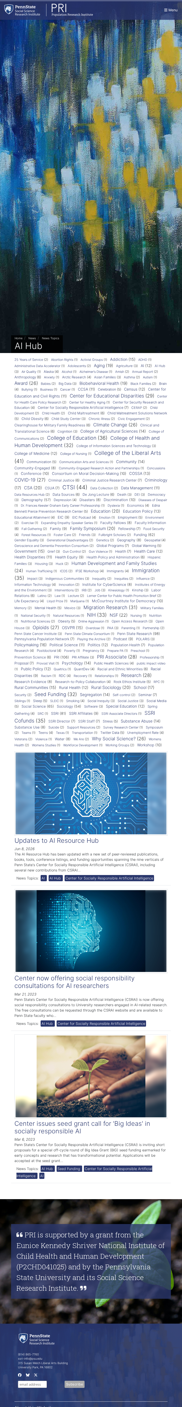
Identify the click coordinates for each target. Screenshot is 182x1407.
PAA (110, 628)
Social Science (34, 706)
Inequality (99, 579)
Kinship (137, 590)
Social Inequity (98, 701)
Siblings (20, 701)
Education (101, 511)
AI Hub (160, 366)
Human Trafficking (39, 571)
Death (122, 495)
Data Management (137, 488)
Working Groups (117, 745)
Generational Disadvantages (67, 540)
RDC (62, 676)
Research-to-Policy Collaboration (80, 682)
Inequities (121, 579)
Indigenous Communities (65, 579)
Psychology (72, 663)
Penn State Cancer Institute (35, 634)
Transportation (82, 733)
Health (120, 551)
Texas (60, 733)
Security (20, 695)
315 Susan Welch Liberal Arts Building (43, 1363)
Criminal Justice (61, 480)
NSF (114, 615)
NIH (91, 615)
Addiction (118, 359)
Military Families (152, 608)
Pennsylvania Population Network (41, 639)
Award (21, 383)
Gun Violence (98, 551)
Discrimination (116, 500)
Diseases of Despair (152, 500)
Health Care (144, 551)
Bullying (27, 389)
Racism (46, 676)
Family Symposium (88, 528)
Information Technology (32, 584)
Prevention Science (30, 657)
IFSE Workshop (87, 571)
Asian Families (105, 377)
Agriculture (124, 366)
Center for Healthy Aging (87, 402)
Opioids (41, 627)
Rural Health (70, 687)
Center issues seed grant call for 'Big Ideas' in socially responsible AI (82, 1127)
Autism (148, 377)
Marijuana (77, 601)
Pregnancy (91, 651)
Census (130, 389)
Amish (119, 372)
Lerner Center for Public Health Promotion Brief (121, 596)
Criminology (156, 480)
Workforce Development (80, 745)
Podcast (120, 639)
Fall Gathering (32, 529)
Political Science (63, 645)
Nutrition (155, 615)
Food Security (153, 529)
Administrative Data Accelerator (37, 366)
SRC (41, 713)
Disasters (87, 500)
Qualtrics (60, 669)
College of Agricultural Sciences (109, 431)
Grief (51, 552)
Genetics (102, 540)
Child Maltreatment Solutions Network (137, 413)
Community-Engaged (32, 468)
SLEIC (54, 701)
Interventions (64, 590)
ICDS (63, 571)
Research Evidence (30, 681)
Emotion (105, 517)
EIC (60, 517)
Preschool (138, 650)
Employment (127, 517)
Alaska (49, 371)
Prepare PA (115, 650)
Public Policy (32, 669)
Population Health (125, 645)
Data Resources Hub (29, 495)
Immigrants (115, 571)
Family (55, 528)
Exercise (28, 523)
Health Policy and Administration (113, 557)
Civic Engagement (131, 419)
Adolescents (77, 366)
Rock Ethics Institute (130, 682)
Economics (135, 505)
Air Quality (29, 371)
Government (25, 551)
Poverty (69, 650)
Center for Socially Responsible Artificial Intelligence (80, 407)
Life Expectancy (26, 601)
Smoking (72, 701)
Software (91, 707)
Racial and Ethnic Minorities (120, 669)
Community (126, 461)
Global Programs (110, 546)
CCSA (83, 389)
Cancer (65, 389)
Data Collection (101, 488)
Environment (154, 518)
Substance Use (27, 727)
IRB (84, 590)
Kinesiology (116, 590)
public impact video (151, 663)
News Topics (50, 338)
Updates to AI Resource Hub (56, 840)
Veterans (20, 739)
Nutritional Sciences (35, 621)
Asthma (129, 377)
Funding (140, 534)
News (32, 338)
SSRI (55, 713)
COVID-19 (25, 480)
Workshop (145, 745)
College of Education (71, 438)
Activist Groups (92, 359)
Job (97, 590)
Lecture (73, 596)
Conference (31, 473)
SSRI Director (59, 721)
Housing (41, 564)
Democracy (156, 495)
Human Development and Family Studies (114, 563)
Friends (85, 535)
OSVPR (68, 627)
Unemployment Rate (143, 733)
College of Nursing (73, 454)
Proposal (21, 663)
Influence (143, 579)
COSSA (135, 473)
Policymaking (26, 644)
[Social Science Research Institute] (37, 1338)
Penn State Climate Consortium (87, 634)
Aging (99, 365)
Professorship (150, 657)
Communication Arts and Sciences (84, 462)
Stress (108, 721)
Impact (32, 579)
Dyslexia (114, 505)
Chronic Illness (99, 419)
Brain (163, 383)
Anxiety (49, 377)
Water (60, 739)
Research (131, 675)
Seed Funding (50, 694)
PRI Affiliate (80, 657)
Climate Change (110, 425)
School (140, 687)
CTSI (68, 487)
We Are (78, 739)
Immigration (146, 570)
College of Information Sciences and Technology (113, 446)
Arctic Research (74, 377)
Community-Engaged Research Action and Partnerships (99, 468)
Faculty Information (150, 523)
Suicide (53, 727)
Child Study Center (66, 419)
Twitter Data (109, 733)
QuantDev (81, 669)
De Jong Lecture (96, 494)
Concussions (156, 468)
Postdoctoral (46, 650)
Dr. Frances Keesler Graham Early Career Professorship (60, 505)
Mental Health (45, 608)
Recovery (80, 676)
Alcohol (67, 371)
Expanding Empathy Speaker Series (67, 523)
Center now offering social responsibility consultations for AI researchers (74, 982)
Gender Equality (26, 540)
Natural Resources (66, 615)
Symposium (154, 727)
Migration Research (105, 607)
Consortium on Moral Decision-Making (85, 473)
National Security (33, 615)
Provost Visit (46, 663)
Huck (59, 564)
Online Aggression (91, 621)
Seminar (145, 695)
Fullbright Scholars (112, 535)
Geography (126, 540)
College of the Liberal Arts (127, 453)
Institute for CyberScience (104, 584)
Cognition (64, 432)
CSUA (49, 488)
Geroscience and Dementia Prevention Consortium (51, 546)
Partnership (151, 628)
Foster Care (62, 535)
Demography (32, 500)
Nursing (136, 615)
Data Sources (64, 494)
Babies (46, 384)
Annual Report (142, 372)
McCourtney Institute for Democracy (124, 601)
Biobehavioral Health (99, 383)
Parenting (128, 628)
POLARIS (143, 639)
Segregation (91, 694)
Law (58, 596)
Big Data (65, 384)
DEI (137, 495)
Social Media (156, 701)
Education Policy (138, 511)
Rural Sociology (106, 687)
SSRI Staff (86, 721)
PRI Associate (112, 657)
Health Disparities (29, 557)
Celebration (107, 389)
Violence (41, 739)
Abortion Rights (62, 359)
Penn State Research (134, 633)
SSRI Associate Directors (119, 713)
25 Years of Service (28, 360)
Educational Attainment (32, 517)
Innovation (66, 585)
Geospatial (152, 540)
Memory (20, 608)
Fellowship (126, 529)
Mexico (69, 608)
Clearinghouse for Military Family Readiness (49, 425)
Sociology (65, 706)
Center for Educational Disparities (107, 396)
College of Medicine (31, 453)
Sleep (37, 701)
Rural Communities (31, 687)
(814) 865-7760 (28, 1354)
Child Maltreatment (83, 413)
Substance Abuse (136, 721)
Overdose (93, 628)
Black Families (141, 384)
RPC (157, 682)
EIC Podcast (81, 517)
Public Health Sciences (111, 663)
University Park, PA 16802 (35, 1367)
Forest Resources (34, 535)
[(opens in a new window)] (19, 1376)
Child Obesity (33, 419)
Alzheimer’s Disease (93, 371)
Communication (39, 462)
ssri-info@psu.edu (30, 1358)
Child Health (51, 413)
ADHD (142, 359)
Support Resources (81, 727)
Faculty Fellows (113, 522)
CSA (28, 487)
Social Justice (128, 701)
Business (46, 389)
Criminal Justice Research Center (109, 480)
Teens (43, 733)
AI (142, 365)
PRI (56, 657)
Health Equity (66, 557)
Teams (26, 733)
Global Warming (144, 546)
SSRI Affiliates (81, 713)
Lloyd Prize (55, 601)
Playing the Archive (91, 639)
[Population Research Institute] (46, 10)
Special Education (121, 706)
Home (18, 338)
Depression (62, 500)
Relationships (104, 676)
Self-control (121, 695)
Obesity (64, 621)
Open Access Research (130, 621)
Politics (94, 645)
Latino (42, 596)
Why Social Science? (114, 738)
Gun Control (72, 552)
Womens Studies (44, 745)
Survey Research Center (120, 727)
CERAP (136, 408)
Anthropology (25, 377)
